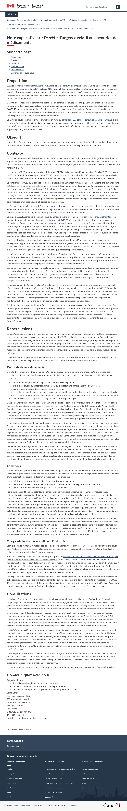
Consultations (17, 69)
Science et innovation (90, 769)
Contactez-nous (13, 746)
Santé (19, 20)
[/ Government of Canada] (25, 6)
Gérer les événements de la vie (93, 788)
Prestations (11, 788)
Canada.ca (11, 20)
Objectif (14, 60)
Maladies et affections (32, 20)
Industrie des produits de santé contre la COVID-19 (89, 20)
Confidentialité (71, 805)
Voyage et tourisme (14, 778)
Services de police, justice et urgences (59, 783)
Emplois (10, 769)
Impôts (9, 797)
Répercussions (17, 66)
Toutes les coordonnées (16, 761)
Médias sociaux (12, 805)
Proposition (16, 57)
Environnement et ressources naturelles (60, 769)
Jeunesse (85, 783)
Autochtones (87, 774)
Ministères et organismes (54, 761)
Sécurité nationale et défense (56, 774)
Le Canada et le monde (53, 792)
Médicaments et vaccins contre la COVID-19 (25, 24)
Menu (13, 14)
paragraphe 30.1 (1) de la (87, 119)
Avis (61, 805)
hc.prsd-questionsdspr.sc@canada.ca (33, 718)
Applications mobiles (29, 805)
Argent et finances (51, 797)
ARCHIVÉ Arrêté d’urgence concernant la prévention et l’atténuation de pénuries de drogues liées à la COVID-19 (51, 29)
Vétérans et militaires (90, 778)
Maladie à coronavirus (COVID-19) (55, 20)
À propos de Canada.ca (48, 805)
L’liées (52, 85)
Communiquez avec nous (22, 73)
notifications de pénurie (18, 435)
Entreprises (11, 783)
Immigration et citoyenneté (17, 774)
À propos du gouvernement (92, 761)
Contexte (15, 63)
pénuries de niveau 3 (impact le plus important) (70, 192)
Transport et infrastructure (55, 788)
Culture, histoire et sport (54, 778)
